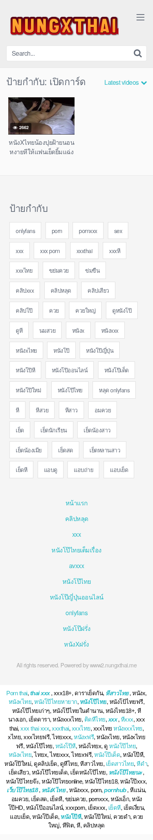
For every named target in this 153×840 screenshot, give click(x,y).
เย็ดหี (21, 469)
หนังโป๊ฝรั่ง (77, 628)
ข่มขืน (92, 270)
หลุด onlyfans (114, 390)
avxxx (76, 565)
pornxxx (88, 230)
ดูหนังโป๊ (121, 310)
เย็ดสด (65, 450)
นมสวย (47, 330)
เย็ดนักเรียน (53, 430)
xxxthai (84, 250)
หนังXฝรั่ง (76, 644)
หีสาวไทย (117, 693)
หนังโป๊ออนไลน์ (70, 370)
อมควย (103, 410)
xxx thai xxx (34, 728)
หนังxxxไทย (127, 728)
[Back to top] (139, 822)
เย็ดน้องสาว (97, 430)
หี (17, 410)
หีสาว (71, 410)
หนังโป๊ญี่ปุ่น (99, 350)
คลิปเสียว (98, 290)
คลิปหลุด (61, 290)
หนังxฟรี (84, 737)
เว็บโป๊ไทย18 (22, 790)
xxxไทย (24, 270)
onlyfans (25, 230)
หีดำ (142, 763)
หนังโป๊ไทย (70, 390)
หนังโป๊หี (25, 370)
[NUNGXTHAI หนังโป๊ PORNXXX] (62, 26)
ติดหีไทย (95, 719)
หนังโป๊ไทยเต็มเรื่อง (76, 549)
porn (57, 230)
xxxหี (114, 250)
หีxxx (127, 719)
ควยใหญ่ (85, 310)
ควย (54, 310)
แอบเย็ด (119, 469)
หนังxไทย (26, 350)
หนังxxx (109, 330)
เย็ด (20, 430)
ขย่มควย (59, 270)
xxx (20, 250)
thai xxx (40, 693)
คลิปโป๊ (24, 310)
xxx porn (50, 250)
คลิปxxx (25, 290)
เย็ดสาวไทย (120, 763)
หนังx (78, 330)
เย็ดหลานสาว (104, 450)
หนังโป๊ (61, 350)
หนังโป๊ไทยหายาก (55, 701)
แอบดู (50, 469)
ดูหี (19, 330)
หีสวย (42, 410)
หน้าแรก (77, 502)
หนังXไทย (54, 790)
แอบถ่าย (83, 469)
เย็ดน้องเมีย (29, 450)
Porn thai (16, 693)
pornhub (115, 790)
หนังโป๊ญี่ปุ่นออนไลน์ (77, 596)
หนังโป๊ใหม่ (28, 390)
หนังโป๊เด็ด (116, 370)
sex (118, 230)
